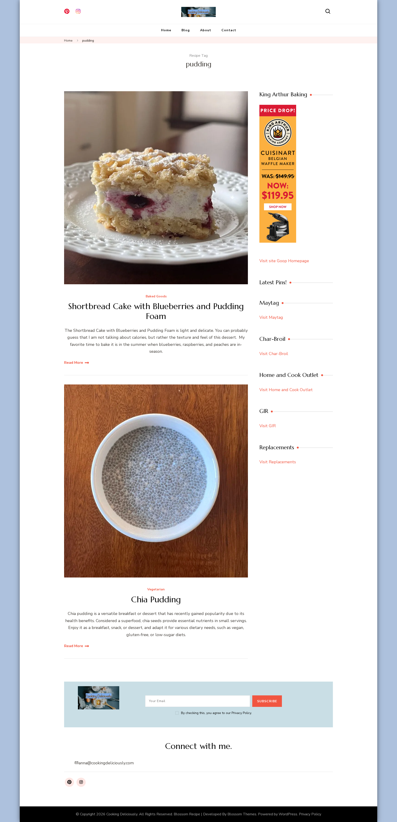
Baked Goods (156, 296)
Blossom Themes (241, 814)
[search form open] (328, 11)
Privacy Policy (310, 814)
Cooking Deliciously (121, 814)
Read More (73, 362)
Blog (185, 30)
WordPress (288, 814)
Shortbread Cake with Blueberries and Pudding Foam (156, 311)
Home (166, 30)
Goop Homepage (293, 261)
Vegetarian (156, 589)
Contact (228, 30)
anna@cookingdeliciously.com (106, 763)
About (205, 30)
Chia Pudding (156, 599)
